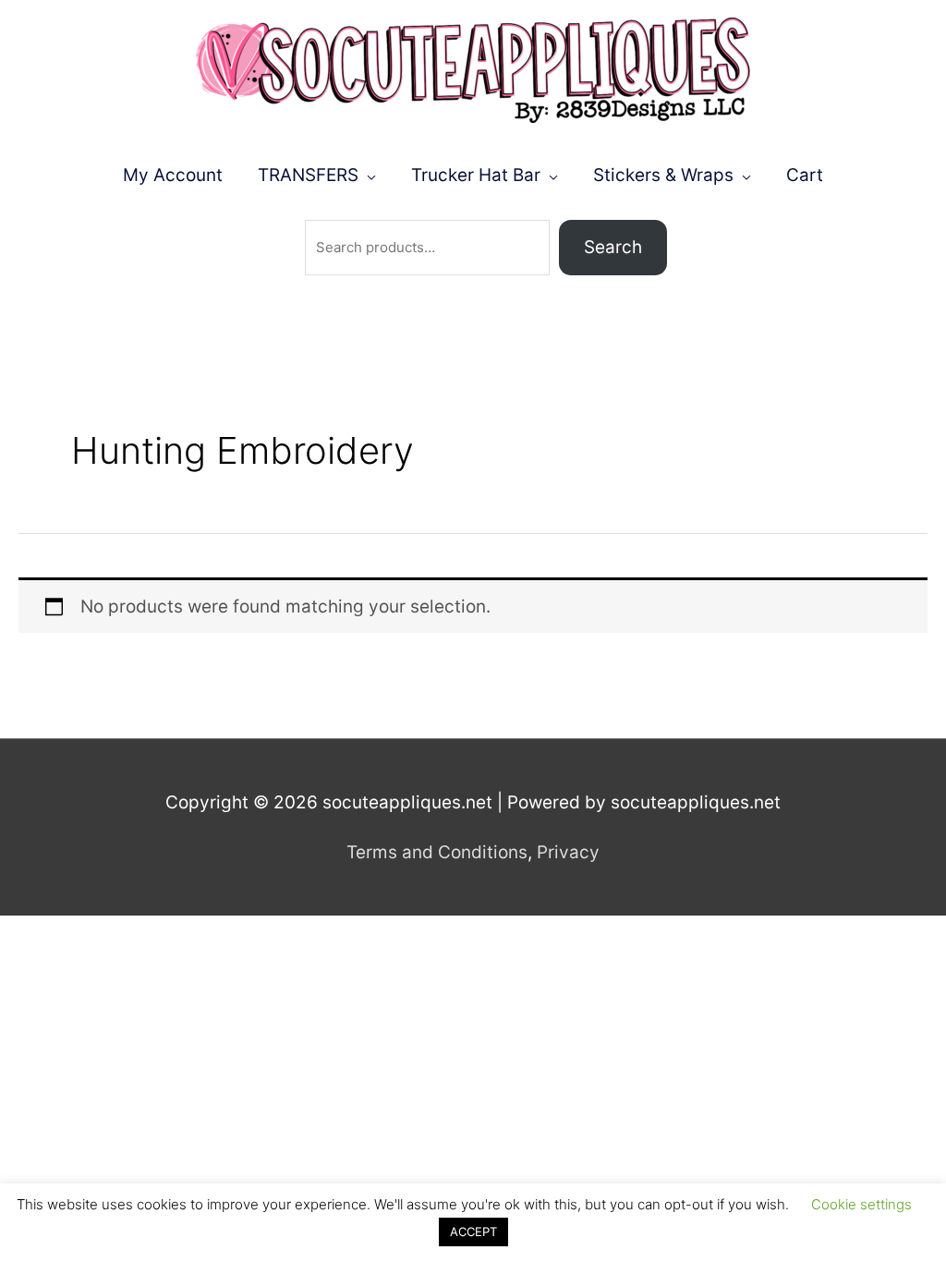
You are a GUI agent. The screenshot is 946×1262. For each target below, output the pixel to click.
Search (613, 247)
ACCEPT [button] (473, 1231)
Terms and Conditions (437, 852)
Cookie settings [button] (861, 1204)
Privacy (568, 852)
